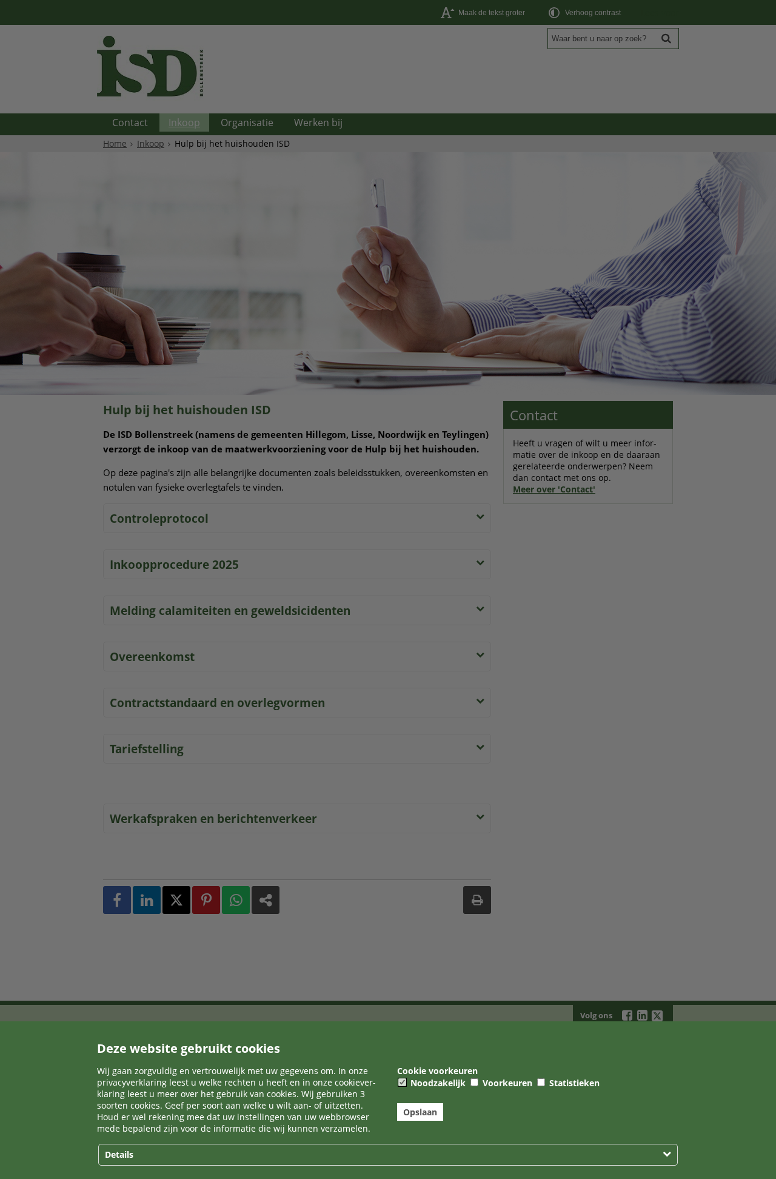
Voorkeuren (506, 1083)
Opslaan (420, 1112)
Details (119, 1154)
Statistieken (573, 1083)
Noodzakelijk (437, 1083)
